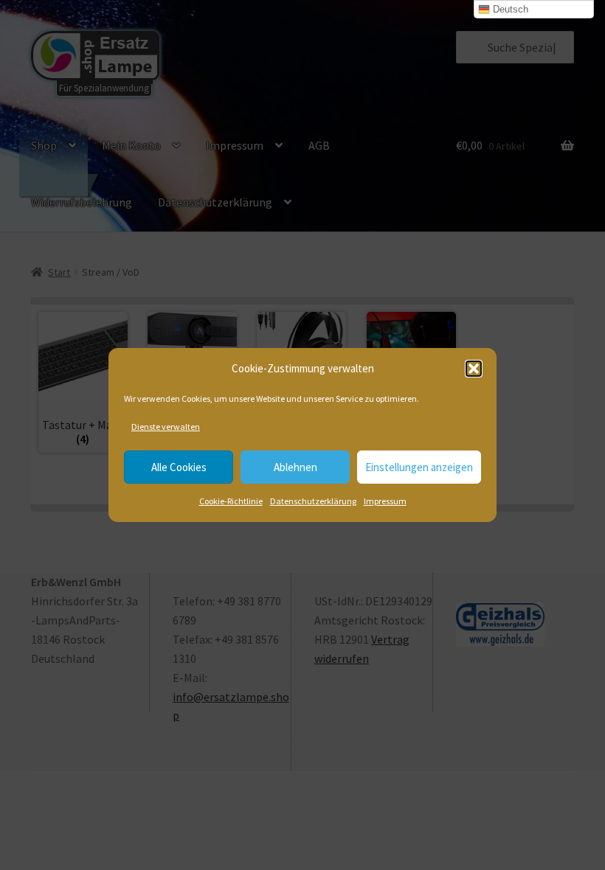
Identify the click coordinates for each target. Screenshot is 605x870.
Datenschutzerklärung (313, 501)
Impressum (385, 501)
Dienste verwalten (165, 426)
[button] (473, 368)
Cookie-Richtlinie (231, 501)
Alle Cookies (179, 467)
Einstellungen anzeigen (419, 467)
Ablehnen (295, 467)
